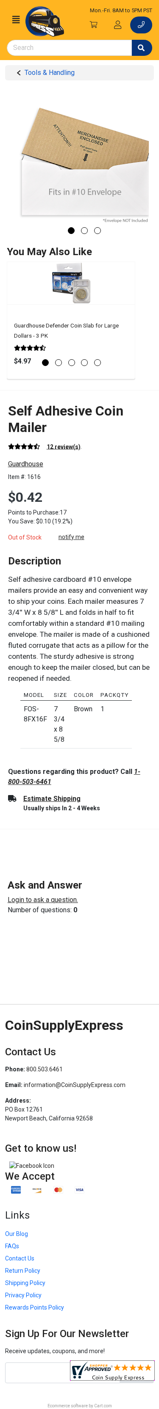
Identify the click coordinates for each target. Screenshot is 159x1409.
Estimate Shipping (52, 799)
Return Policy (22, 1270)
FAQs (12, 1246)
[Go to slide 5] (97, 362)
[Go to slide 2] (84, 230)
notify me (71, 537)
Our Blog (16, 1233)
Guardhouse (25, 464)
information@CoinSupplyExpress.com (75, 1085)
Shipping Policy (25, 1283)
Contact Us (19, 1258)
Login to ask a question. (43, 900)
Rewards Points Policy (34, 1307)
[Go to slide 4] (84, 362)
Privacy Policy (23, 1295)
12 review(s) (64, 446)
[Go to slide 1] (71, 230)
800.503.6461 (44, 1069)
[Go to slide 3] (97, 230)
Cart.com (103, 1405)
